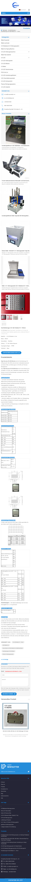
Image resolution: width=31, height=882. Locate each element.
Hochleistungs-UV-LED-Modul (8, 651)
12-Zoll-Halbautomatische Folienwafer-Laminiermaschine (16, 181)
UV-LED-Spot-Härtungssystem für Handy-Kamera (11, 846)
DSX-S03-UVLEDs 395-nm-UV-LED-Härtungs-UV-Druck (15, 731)
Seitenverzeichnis (5, 795)
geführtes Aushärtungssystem (7, 824)
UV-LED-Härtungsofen (7, 60)
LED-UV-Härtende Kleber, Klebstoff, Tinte (9, 815)
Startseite (5, 30)
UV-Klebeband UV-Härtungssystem (10, 46)
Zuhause (3, 782)
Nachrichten (3, 791)
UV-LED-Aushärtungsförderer (8, 75)
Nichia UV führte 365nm (6, 810)
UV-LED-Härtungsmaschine (8, 52)
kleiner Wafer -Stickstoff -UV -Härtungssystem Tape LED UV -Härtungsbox (16, 251)
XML (2, 798)
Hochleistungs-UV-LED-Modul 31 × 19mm (13, 671)
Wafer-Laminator (5, 43)
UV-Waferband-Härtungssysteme (8, 808)
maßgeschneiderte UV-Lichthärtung (8, 826)
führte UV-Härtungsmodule (8, 654)
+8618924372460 (12, 871)
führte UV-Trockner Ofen (6, 813)
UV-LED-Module (12, 30)
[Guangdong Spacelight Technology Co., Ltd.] (15, 5)
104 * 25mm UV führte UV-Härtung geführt (10, 822)
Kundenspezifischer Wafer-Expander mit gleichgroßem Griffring (16, 216)
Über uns (3, 784)
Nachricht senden (8, 694)
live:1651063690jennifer (9, 98)
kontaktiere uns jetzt (15, 880)
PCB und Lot (4, 72)
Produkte (3, 786)
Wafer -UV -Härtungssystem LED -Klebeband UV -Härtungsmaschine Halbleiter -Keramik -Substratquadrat (16, 286)
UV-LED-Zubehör (5, 87)
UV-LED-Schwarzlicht (6, 81)
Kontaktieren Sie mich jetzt (10, 352)
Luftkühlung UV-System (6, 820)
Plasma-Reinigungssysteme (8, 84)
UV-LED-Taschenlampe (7, 69)
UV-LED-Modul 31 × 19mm (18, 642)
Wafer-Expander (5, 40)
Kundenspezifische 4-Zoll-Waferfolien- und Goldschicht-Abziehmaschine (16, 145)
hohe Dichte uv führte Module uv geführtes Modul (13, 648)
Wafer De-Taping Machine (7, 49)
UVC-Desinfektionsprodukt (8, 78)
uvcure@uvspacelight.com (9, 94)
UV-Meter (3, 66)
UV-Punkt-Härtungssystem (6, 817)
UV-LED (3, 57)
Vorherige (5, 659)
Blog (2, 793)
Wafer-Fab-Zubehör (6, 55)
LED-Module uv (6, 645)
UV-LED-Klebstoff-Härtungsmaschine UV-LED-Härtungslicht (13, 848)
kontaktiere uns (4, 789)
